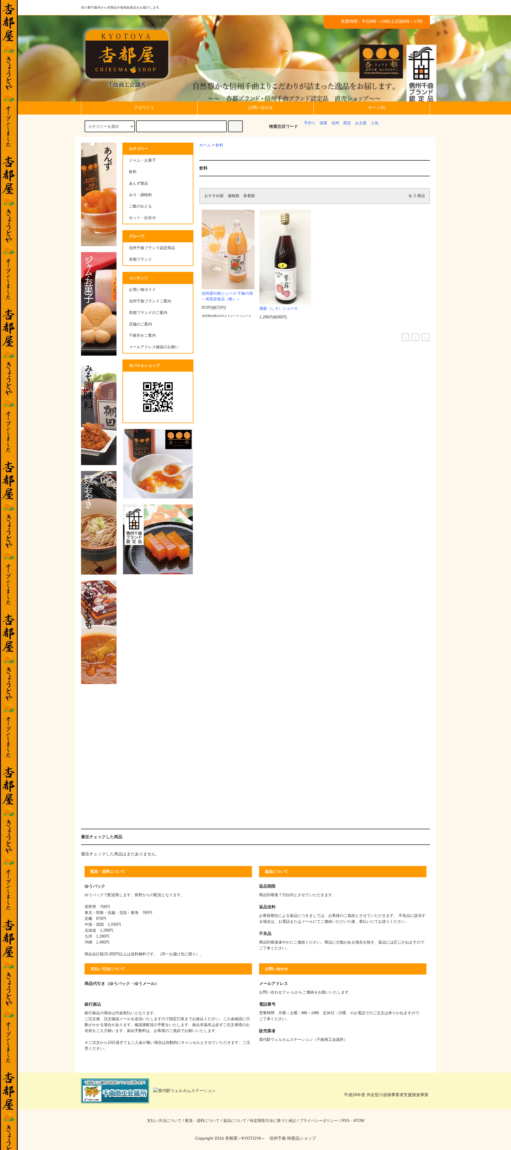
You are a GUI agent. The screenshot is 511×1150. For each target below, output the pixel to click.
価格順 (233, 196)
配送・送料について (202, 1121)
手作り (310, 123)
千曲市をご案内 (142, 335)
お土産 (361, 123)
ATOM (358, 1121)
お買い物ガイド (142, 290)
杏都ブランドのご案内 (148, 313)
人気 (375, 123)
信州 (335, 123)
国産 (323, 123)
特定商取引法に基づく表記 (273, 1121)
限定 (347, 123)
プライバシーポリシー (319, 1121)
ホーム (205, 145)
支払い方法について (164, 1121)
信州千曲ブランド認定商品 (152, 248)
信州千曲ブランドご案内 (150, 301)
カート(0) (377, 107)
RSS (346, 1121)
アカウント (144, 107)
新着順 (249, 196)
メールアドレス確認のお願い (154, 347)
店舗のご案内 (140, 324)
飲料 (219, 145)
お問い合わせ (260, 107)
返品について (234, 1121)
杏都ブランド (140, 259)
